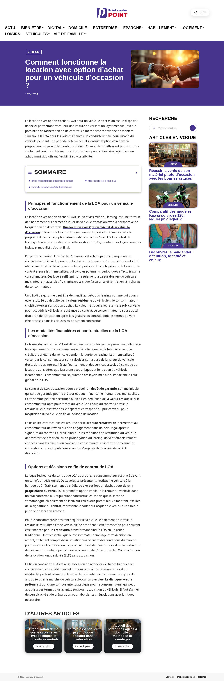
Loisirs (173, 164)
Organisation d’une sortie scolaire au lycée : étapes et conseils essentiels (44, 634)
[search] (195, 12)
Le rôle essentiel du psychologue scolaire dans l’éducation (83, 634)
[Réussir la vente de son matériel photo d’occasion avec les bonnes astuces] (173, 155)
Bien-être (173, 245)
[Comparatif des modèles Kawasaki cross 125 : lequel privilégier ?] (173, 195)
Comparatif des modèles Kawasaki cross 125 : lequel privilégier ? (170, 215)
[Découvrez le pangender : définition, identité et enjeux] (173, 236)
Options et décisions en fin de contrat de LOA (102, 180)
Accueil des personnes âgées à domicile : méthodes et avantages (122, 632)
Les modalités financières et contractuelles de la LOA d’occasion (52, 187)
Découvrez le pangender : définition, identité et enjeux (171, 256)
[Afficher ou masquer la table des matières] (102, 172)
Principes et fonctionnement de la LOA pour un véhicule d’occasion (52, 180)
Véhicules (34, 52)
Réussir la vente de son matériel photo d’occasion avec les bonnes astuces (172, 174)
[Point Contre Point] (112, 12)
